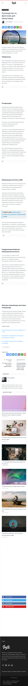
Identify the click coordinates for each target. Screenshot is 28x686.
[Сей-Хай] (14, 3)
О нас (4, 681)
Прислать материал (7, 683)
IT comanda (23, 671)
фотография (6, 347)
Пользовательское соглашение (10, 682)
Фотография (5, 9)
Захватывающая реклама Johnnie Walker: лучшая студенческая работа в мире (21, 366)
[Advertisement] (12, 571)
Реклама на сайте (15, 681)
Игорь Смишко (9, 21)
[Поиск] (25, 3)
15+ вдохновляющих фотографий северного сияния (13, 486)
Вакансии (8, 681)
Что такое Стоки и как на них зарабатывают (6, 364)
